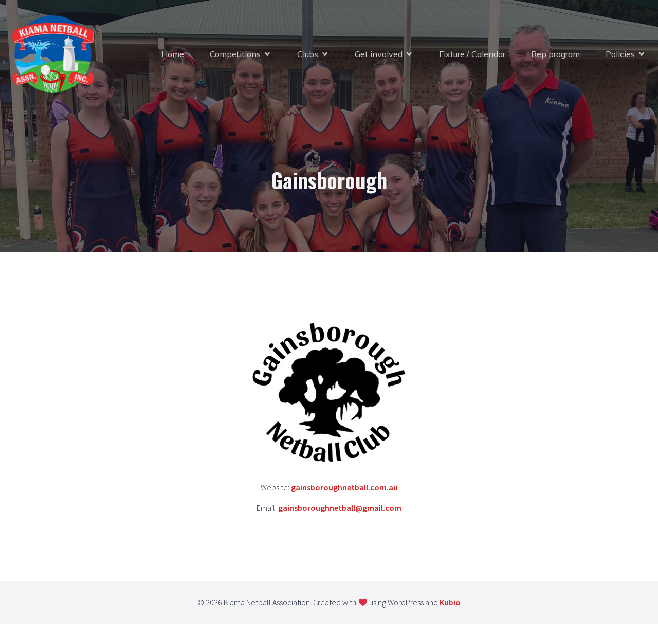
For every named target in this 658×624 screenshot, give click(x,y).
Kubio (450, 602)
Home (172, 54)
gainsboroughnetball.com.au (344, 487)
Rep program (555, 54)
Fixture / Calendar (472, 54)
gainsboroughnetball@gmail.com (339, 508)
